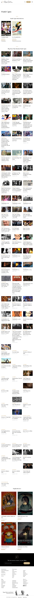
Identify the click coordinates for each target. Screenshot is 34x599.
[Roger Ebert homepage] (7, 2)
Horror (13, 576)
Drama (13, 575)
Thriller (24, 576)
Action (13, 570)
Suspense (24, 575)
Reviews (2, 580)
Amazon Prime (14, 571)
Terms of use (20, 597)
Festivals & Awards (15, 587)
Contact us (24, 581)
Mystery (24, 570)
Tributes (2, 587)
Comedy (13, 572)
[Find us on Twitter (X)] (26, 585)
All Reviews (3, 571)
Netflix (24, 571)
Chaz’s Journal (3, 581)
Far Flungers (3, 585)
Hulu (13, 577)
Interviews (2, 586)
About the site (25, 580)
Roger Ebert (14, 586)
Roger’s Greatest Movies (4, 570)
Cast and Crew (3, 572)
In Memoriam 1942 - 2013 (10, 593)
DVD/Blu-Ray (14, 580)
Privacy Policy (25, 597)
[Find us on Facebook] (23, 585)
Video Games (14, 581)
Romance (24, 572)
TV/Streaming (14, 585)
